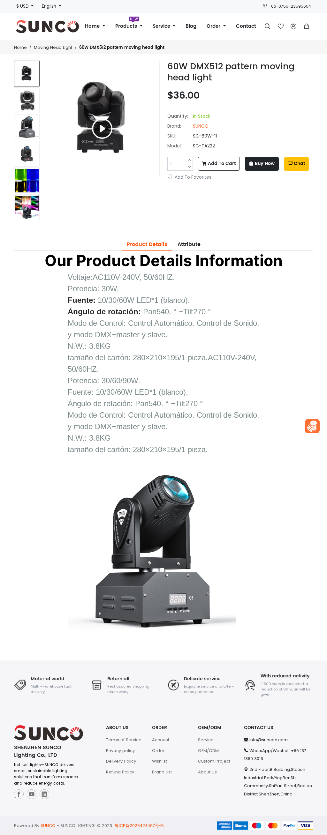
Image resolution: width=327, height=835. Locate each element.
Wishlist (159, 761)
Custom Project (214, 761)
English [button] (49, 6)
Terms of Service (123, 739)
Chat (299, 163)
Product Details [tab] (147, 244)
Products (127, 24)
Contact (246, 26)
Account (160, 739)
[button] (306, 26)
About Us (207, 772)
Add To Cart (222, 163)
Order (214, 26)
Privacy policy (120, 750)
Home (93, 26)
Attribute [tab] (189, 244)
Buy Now (265, 163)
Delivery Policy (121, 761)
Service (162, 26)
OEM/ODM (208, 750)
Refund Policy (120, 772)
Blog (191, 26)
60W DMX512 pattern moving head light (121, 47)
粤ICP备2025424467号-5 (139, 825)
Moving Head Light (53, 47)
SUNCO (201, 126)
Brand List (162, 772)
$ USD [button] (23, 6)
